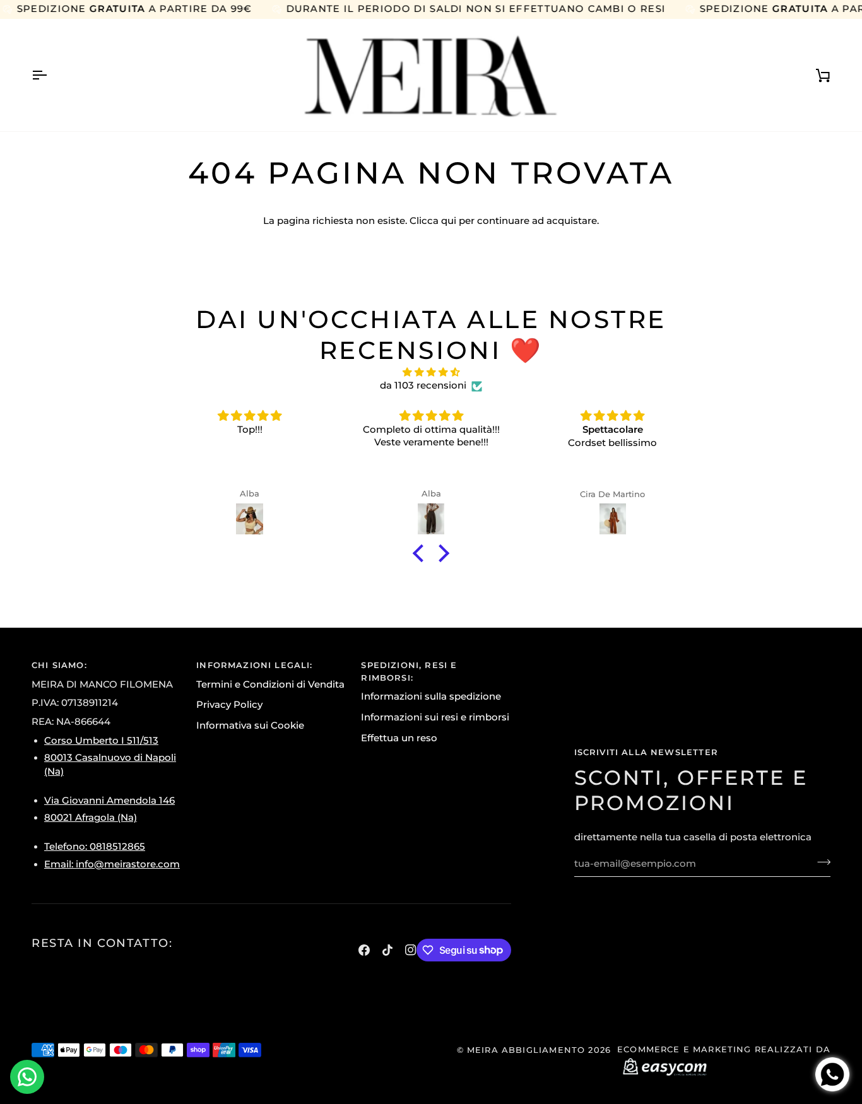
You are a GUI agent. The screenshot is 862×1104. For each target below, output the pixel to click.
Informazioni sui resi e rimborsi (435, 717)
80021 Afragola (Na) (90, 817)
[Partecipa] (820, 862)
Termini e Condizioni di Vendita (270, 684)
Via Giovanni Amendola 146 (109, 800)
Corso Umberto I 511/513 (101, 740)
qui (448, 220)
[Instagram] (410, 950)
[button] (421, 553)
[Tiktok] (387, 950)
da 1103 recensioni (423, 385)
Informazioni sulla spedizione (431, 696)
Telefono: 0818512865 (94, 846)
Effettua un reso (399, 738)
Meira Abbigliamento (526, 1050)
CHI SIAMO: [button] (59, 665)
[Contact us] (27, 1077)
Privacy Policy (229, 704)
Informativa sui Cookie (250, 725)
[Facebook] (364, 950)
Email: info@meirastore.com (112, 864)
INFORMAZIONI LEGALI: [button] (254, 665)
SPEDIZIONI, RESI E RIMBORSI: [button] (409, 671)
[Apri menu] (50, 75)
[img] (431, 373)
